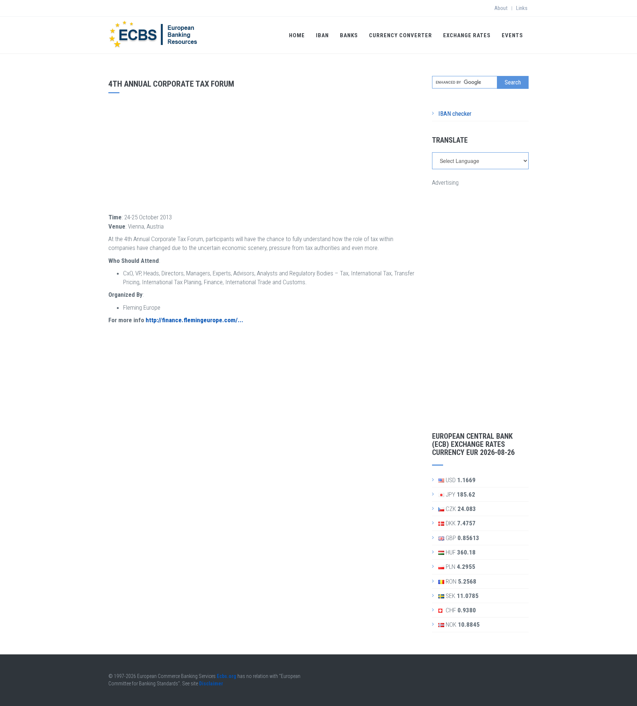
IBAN (322, 35)
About (501, 8)
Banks (349, 35)
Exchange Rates (467, 35)
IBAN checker (454, 113)
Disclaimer (211, 683)
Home (297, 35)
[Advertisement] (264, 152)
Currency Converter (400, 35)
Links (522, 8)
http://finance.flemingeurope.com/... (194, 320)
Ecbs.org (226, 676)
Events (512, 35)
